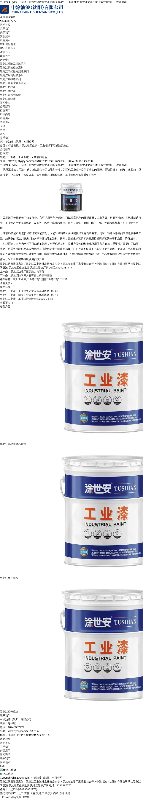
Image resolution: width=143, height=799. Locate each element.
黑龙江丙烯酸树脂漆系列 (14, 71)
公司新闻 (5, 106)
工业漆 (63, 279)
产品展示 (5, 750)
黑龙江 (40, 793)
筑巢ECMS (22, 797)
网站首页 (5, 24)
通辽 (67, 793)
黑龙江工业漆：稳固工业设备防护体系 (29, 295)
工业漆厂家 (33, 279)
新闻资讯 (5, 754)
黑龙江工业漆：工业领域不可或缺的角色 (45, 145)
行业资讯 (5, 110)
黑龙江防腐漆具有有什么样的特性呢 (31, 275)
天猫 (2, 126)
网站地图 (5, 762)
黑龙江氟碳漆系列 (10, 79)
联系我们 (5, 137)
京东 (2, 133)
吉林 (26, 793)
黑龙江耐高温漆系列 (11, 75)
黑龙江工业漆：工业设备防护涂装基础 (29, 291)
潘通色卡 (5, 52)
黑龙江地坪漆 (8, 91)
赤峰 (61, 793)
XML (2, 766)
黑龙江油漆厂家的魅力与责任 (27, 271)
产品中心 (5, 59)
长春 (32, 793)
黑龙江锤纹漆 (8, 98)
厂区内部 (5, 114)
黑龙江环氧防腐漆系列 (13, 83)
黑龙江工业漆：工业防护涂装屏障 (26, 298)
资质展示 (5, 36)
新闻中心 (5, 102)
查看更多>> (6, 283)
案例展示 (5, 40)
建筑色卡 (5, 56)
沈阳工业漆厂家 (50, 279)
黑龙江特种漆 (8, 87)
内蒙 (55, 793)
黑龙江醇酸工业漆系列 (13, 63)
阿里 (2, 130)
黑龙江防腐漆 (49, 2)
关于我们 (5, 28)
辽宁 (20, 793)
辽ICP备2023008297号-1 (25, 789)
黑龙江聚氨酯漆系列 (11, 67)
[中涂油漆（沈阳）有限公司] (31, 9)
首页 (2, 145)
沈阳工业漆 (19, 279)
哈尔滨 (49, 793)
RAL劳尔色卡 (7, 48)
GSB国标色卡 (8, 44)
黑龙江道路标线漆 (10, 94)
